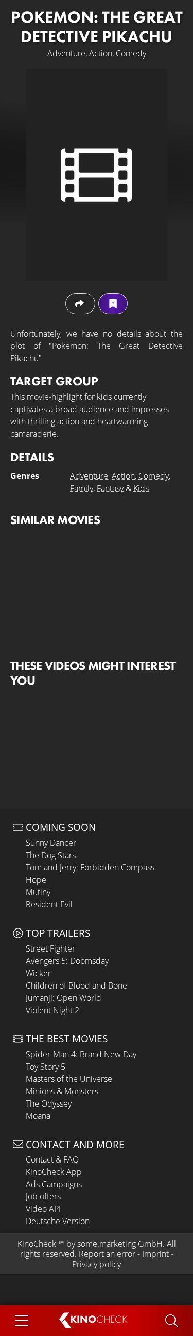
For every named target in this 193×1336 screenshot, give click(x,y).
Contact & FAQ (52, 1159)
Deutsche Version (58, 1221)
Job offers (43, 1196)
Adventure (89, 475)
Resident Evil (49, 904)
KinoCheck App (54, 1172)
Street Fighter (50, 948)
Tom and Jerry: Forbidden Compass (90, 867)
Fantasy (110, 488)
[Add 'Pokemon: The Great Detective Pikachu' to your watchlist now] (113, 303)
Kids (141, 488)
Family (81, 488)
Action (123, 475)
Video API (43, 1209)
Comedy (153, 475)
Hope (36, 880)
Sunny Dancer (51, 843)
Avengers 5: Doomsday (67, 961)
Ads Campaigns (54, 1184)
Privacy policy (96, 1264)
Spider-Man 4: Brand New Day (81, 1054)
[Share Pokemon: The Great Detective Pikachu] (80, 303)
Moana (38, 1116)
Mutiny (38, 892)
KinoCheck (36, 1243)
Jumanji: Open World (63, 998)
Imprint (155, 1254)
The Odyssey (49, 1103)
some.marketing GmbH (120, 1243)
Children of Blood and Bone (76, 985)
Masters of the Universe (69, 1079)
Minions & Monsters (62, 1091)
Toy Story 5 (45, 1066)
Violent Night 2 (52, 1010)
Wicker (38, 973)
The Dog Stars (51, 855)
